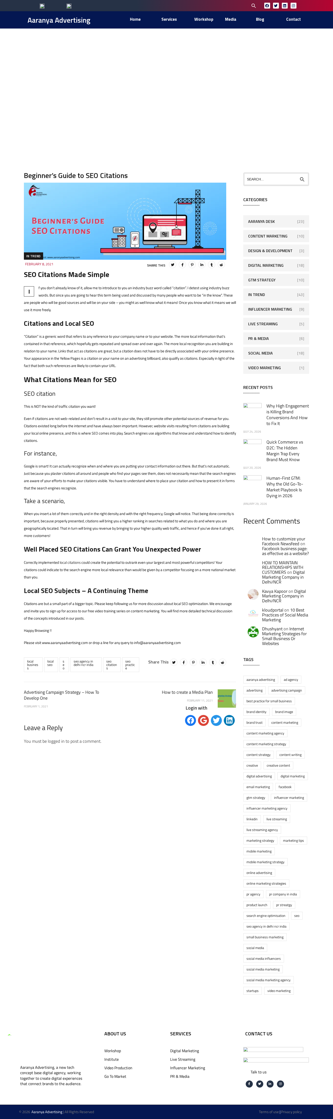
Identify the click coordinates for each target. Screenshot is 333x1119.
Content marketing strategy (266, 743)
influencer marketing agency (266, 808)
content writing (290, 754)
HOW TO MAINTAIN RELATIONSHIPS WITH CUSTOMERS (282, 567)
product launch (256, 904)
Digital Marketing (266, 265)
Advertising (254, 690)
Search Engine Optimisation (265, 915)
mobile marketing (259, 851)
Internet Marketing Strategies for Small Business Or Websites (284, 635)
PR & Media (258, 338)
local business (32, 665)
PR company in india (283, 894)
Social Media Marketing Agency (268, 979)
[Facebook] (267, 6)
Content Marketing (267, 236)
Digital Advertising (259, 776)
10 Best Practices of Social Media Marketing (285, 615)
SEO (95, 433)
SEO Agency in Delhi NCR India (83, 663)
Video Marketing (264, 368)
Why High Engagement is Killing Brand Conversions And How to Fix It (287, 415)
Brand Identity (256, 711)
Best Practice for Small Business (269, 700)
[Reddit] (221, 264)
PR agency (253, 894)
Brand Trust (254, 722)
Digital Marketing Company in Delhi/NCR (283, 577)
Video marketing (279, 990)
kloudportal (272, 610)
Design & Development (270, 251)
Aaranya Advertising (59, 20)
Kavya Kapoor (274, 591)
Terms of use (269, 1112)
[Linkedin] (285, 6)
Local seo (50, 663)
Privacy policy (291, 1112)
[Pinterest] (192, 264)
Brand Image (284, 711)
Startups (252, 990)
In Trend (33, 256)
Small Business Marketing (265, 937)
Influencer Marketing (270, 309)
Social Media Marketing (263, 969)
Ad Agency (291, 679)
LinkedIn (252, 819)
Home (83, 87)
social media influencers (263, 958)
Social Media (260, 353)
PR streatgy (284, 904)
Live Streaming (263, 324)
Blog (113, 87)
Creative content (278, 765)
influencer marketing (289, 797)
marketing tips (293, 840)
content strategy (258, 754)
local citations (70, 562)
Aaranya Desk (261, 221)
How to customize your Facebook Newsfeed (283, 541)
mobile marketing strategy (265, 861)
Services (180, 1033)
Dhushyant (272, 628)
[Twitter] (276, 6)
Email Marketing (258, 786)
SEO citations (111, 665)
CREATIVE (252, 765)
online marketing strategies (266, 883)
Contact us (258, 1033)
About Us (115, 1033)
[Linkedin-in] (270, 1084)
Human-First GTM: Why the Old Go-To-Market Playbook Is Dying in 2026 (284, 487)
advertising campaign (286, 690)
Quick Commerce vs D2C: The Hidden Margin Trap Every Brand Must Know (284, 451)
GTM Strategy (261, 280)
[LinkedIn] (202, 264)
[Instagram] (293, 6)
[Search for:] (222, 5)
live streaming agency (262, 829)
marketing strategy (260, 840)
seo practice (130, 665)
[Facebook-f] (249, 1084)
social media (255, 947)
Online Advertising (259, 872)
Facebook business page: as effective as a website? (285, 551)
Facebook (285, 786)
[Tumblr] (211, 264)
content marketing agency (265, 733)
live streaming (276, 819)
